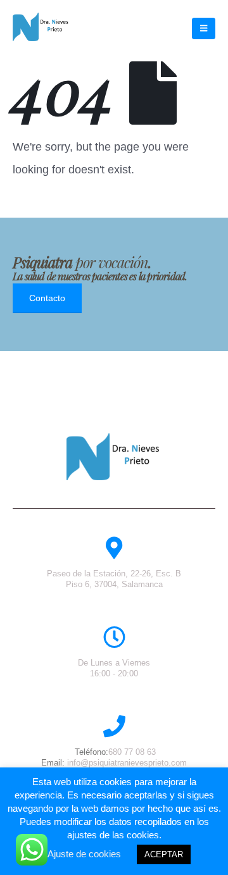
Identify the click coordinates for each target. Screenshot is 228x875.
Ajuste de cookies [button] (84, 853)
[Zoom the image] (114, 439)
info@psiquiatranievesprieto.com (127, 762)
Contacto (47, 298)
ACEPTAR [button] (163, 854)
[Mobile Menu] (203, 28)
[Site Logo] (41, 27)
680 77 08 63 (132, 752)
